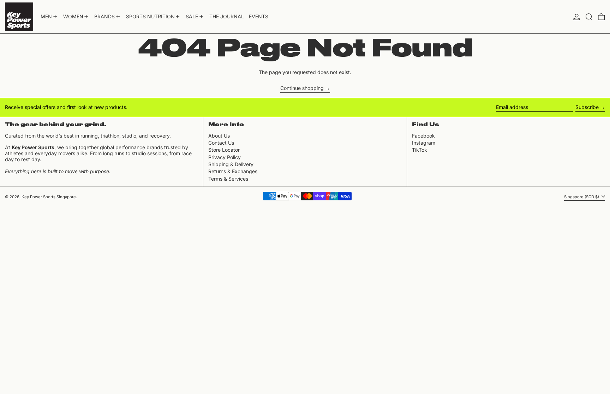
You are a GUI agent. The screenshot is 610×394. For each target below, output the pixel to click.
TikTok (419, 150)
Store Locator (224, 150)
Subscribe (587, 107)
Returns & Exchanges (232, 171)
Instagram (423, 143)
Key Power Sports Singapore (49, 196)
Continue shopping (302, 88)
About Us (219, 136)
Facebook (423, 136)
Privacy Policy (224, 157)
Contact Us (221, 143)
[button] (589, 16)
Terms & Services (228, 179)
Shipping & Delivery (230, 164)
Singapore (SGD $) (582, 196)
